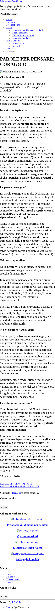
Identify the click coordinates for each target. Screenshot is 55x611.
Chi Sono (10, 22)
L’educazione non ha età (23, 35)
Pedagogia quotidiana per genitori (27, 30)
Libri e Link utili (13, 40)
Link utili (16, 46)
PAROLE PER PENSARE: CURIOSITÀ (19, 486)
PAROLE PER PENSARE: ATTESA (17, 483)
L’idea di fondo (13, 579)
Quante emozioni (20, 32)
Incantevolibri (18, 43)
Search (4, 508)
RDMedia (16, 602)
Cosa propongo (13, 24)
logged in (16, 493)
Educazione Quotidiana (11, 1)
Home (9, 19)
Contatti (9, 48)
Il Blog (9, 27)
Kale (8, 607)
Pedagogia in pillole (21, 38)
